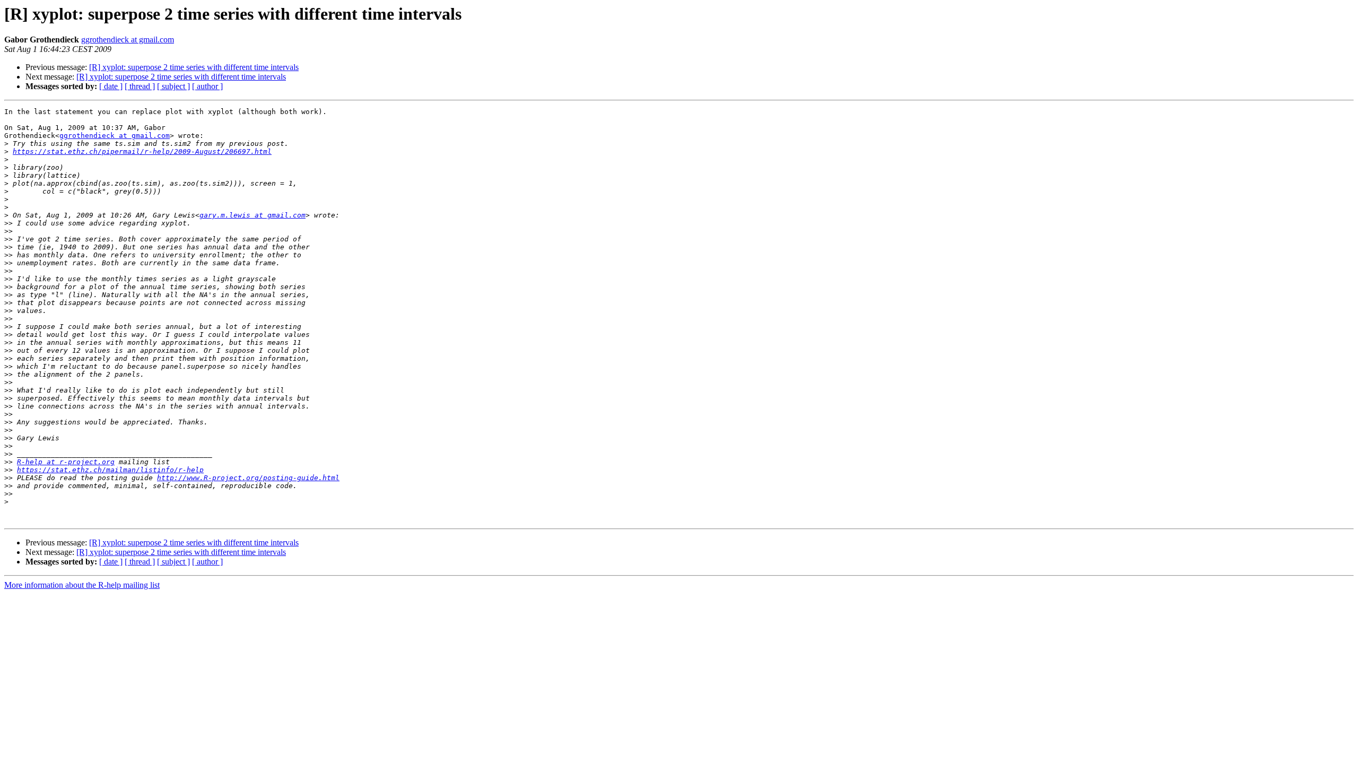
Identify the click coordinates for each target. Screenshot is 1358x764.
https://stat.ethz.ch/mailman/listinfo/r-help (110, 470)
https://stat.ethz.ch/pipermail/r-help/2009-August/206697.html (142, 151)
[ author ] (207, 86)
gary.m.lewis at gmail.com (252, 215)
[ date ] (111, 86)
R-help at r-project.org (66, 462)
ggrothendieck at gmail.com (127, 39)
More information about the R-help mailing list (82, 584)
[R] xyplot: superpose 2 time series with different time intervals (194, 67)
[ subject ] (173, 86)
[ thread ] (140, 86)
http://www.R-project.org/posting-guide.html (248, 478)
